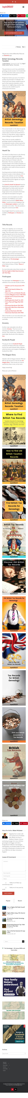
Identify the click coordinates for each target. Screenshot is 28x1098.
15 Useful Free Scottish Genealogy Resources (15, 919)
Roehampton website (11, 204)
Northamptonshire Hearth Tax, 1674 (14, 300)
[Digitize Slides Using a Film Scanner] (4, 912)
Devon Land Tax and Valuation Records (15, 293)
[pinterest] (12, 1)
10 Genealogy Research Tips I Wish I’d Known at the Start (16, 925)
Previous (19, 47)
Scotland (7, 65)
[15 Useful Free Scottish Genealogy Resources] (4, 918)
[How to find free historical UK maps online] (4, 931)
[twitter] (15, 1)
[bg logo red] (8, 6)
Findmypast (11, 212)
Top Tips (11, 65)
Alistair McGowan (6, 63)
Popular (8, 901)
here (22, 176)
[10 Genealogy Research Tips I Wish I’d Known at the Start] (4, 925)
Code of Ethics (5, 1068)
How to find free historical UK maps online (16, 931)
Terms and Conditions (4, 1063)
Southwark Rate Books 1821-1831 (13, 311)
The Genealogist (15, 259)
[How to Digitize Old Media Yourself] (4, 906)
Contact (4, 1070)
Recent (20, 901)
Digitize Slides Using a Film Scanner (16, 913)
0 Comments (16, 65)
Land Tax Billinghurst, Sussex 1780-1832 (15, 294)
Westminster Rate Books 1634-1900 (14, 312)
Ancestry (19, 212)
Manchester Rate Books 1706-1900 (14, 305)
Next (23, 47)
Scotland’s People (17, 344)
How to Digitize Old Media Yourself (16, 907)
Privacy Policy (5, 1065)
